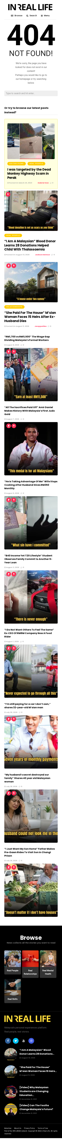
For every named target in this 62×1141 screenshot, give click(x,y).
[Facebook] (8, 1041)
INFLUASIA (17, 1131)
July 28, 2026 (11, 786)
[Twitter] (16, 1041)
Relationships (14, 307)
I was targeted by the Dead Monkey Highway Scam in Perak (29, 173)
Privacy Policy (29, 1128)
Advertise (7, 1128)
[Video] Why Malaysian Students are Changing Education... (33, 1091)
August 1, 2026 (12, 641)
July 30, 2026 (11, 712)
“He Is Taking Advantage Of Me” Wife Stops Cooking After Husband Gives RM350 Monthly (30, 485)
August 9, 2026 (12, 345)
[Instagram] (31, 1041)
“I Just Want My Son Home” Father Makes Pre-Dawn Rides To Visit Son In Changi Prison (29, 852)
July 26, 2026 (11, 860)
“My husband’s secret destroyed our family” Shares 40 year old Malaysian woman (27, 778)
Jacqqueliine (41, 326)
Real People (36, 164)
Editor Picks (17, 164)
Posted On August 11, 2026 (17, 326)
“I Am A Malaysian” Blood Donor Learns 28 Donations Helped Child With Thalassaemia (30, 245)
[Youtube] (23, 1041)
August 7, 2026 (12, 419)
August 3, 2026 (12, 567)
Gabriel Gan (43, 183)
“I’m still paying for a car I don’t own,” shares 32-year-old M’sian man (27, 705)
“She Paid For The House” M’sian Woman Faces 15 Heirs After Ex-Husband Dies (30, 317)
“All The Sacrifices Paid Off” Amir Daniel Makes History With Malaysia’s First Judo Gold (29, 411)
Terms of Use (43, 1128)
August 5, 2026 (12, 493)
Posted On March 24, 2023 (20, 183)
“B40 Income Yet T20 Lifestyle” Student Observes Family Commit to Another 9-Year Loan (28, 559)
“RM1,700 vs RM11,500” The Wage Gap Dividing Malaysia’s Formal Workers (27, 338)
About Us (17, 1128)
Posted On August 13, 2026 (17, 255)
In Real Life (45, 1131)
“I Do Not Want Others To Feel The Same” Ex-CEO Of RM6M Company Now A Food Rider (29, 633)
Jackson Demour (42, 255)
